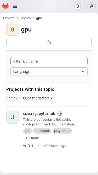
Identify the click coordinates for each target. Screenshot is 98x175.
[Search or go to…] (77, 6)
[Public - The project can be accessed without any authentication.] (59, 114)
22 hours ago (56, 146)
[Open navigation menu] (15, 6)
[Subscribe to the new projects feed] (49, 42)
